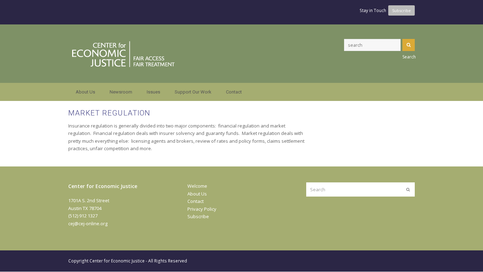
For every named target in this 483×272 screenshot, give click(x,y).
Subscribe (198, 216)
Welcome (197, 186)
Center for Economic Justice (117, 261)
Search (408, 45)
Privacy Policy (201, 209)
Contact (195, 201)
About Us (197, 194)
